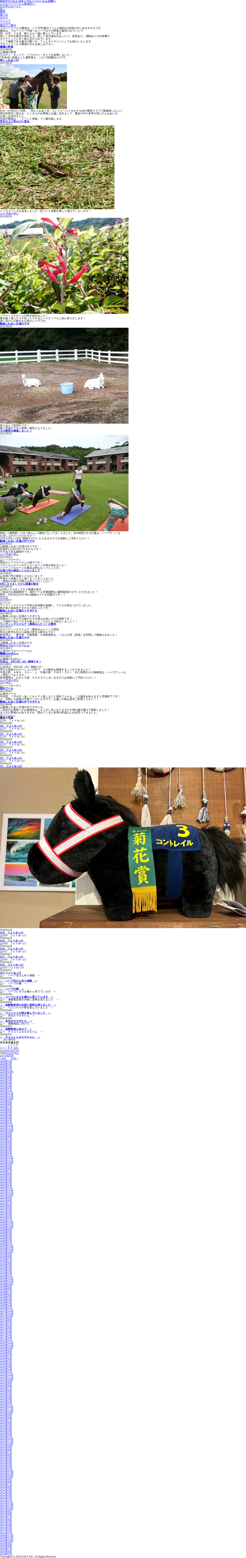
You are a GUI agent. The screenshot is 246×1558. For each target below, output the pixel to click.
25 (17, 1053)
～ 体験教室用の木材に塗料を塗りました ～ (28, 1004)
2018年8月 (6, 1288)
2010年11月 (6, 1537)
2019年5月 (6, 1264)
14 (6, 1050)
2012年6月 (6, 1487)
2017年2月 (6, 1337)
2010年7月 (6, 1548)
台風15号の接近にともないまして (20, 570)
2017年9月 (6, 1318)
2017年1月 (6, 1339)
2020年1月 (6, 1243)
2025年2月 (6, 1087)
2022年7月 (6, 1171)
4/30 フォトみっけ (11, 932)
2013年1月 (6, 1468)
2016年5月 (6, 1361)
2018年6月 (6, 1294)
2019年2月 (6, 1272)
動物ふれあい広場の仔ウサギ (17, 541)
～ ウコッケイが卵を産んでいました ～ (25, 1012)
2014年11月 (6, 1409)
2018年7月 (6, 1291)
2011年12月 (6, 1503)
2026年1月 (6, 1069)
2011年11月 (6, 1505)
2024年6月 (6, 1109)
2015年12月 (6, 1374)
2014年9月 (6, 1414)
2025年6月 (6, 1077)
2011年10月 (6, 1508)
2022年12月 (6, 1157)
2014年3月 (6, 1430)
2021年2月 (6, 1216)
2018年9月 (6, 1286)
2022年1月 (6, 1187)
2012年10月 (6, 1476)
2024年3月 (6, 1117)
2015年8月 (6, 1385)
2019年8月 (6, 1256)
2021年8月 (6, 1200)
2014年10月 (6, 1412)
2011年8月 (6, 1513)
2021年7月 (6, 1203)
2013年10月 (6, 1444)
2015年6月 (6, 1390)
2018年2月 (6, 1304)
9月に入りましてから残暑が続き (19, 583)
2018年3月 (6, 1302)
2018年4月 (6, 1299)
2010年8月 (6, 1545)
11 (17, 1047)
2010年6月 (6, 1551)
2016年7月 (6, 1355)
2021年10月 (6, 1195)
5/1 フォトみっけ (11, 766)
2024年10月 (6, 1098)
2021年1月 (6, 1219)
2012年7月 (6, 1484)
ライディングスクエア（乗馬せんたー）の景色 (28, 624)
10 (14, 1047)
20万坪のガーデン (10, 6)
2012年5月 (6, 1489)
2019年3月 (6, 1270)
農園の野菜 (6, 46)
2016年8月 (6, 1353)
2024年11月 (6, 1096)
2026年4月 (6, 1063)
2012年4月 (6, 1492)
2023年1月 (6, 1154)
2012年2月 (6, 1497)
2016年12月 (6, 1342)
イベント (5, 20)
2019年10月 (6, 1251)
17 (14, 1050)
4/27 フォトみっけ (11, 956)
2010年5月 (6, 1553)
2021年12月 (6, 1189)
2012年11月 (6, 1473)
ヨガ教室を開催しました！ (16, 430)
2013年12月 (6, 1438)
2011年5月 (6, 1521)
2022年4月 (6, 1179)
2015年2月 (6, 1401)
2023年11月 (6, 1128)
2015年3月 (6, 1398)
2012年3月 (6, 1495)
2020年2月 (6, 1240)
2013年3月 (6, 1462)
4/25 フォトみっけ (10, 972)
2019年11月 (6, 1248)
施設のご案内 (8, 25)
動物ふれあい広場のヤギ (14, 323)
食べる (4, 14)
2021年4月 (6, 1211)
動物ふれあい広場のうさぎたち (18, 610)
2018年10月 (6, 1283)
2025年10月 (6, 1071)
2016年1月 (6, 1371)
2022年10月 (6, 1162)
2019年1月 (6, 1275)
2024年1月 (6, 1122)
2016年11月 (6, 1345)
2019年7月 (6, 1259)
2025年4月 (6, 1082)
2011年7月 (6, 1516)
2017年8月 (6, 1320)
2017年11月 (6, 1312)
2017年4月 (6, 1331)
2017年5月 (6, 1329)
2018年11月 (6, 1280)
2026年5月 (6, 1061)
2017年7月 (6, 1323)
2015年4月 (6, 1395)
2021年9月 (6, 1197)
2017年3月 (6, 1334)
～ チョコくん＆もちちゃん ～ (20, 1037)
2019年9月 (6, 1254)
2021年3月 (6, 1213)
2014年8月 (6, 1417)
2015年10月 (6, 1379)
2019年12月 (6, 1245)
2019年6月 (6, 1262)
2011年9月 (6, 1511)
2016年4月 (6, 1363)
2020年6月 (6, 1229)
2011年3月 (6, 1527)
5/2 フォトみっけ (11, 758)
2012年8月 (6, 1481)
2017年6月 (6, 1326)
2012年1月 (6, 1500)
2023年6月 (6, 1141)
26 (1, 1055)
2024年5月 (6, 1112)
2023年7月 (6, 1138)
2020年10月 (6, 1227)
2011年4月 (6, 1524)
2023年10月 (6, 1130)
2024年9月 (6, 1101)
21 (6, 1053)
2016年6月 (6, 1358)
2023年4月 (6, 1146)
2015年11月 (6, 1377)
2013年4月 (6, 1460)
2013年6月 (6, 1454)
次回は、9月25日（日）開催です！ (21, 661)
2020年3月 (6, 1237)
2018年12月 (6, 1278)
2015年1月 (6, 1404)
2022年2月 (6, 1184)
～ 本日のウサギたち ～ (16, 1021)
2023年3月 (6, 1149)
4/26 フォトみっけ (11, 964)
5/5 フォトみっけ (11, 733)
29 (9, 1055)
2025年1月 (6, 1090)
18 (17, 1050)
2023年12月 (6, 1125)
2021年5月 (6, 1208)
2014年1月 (6, 1436)
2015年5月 (6, 1393)
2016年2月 (6, 1369)
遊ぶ (2, 9)
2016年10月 (6, 1347)
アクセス (5, 22)
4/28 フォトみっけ (11, 948)
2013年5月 (6, 1457)
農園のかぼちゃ (9, 653)
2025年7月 (6, 1074)
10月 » (14, 1058)
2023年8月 (6, 1136)
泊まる (4, 17)
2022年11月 (6, 1160)
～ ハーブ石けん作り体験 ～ (18, 980)
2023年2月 (6, 1152)
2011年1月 (6, 1532)
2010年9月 (6, 1543)
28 (6, 1055)
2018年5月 (6, 1296)
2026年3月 (6, 1066)
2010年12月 (6, 1535)
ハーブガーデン (9, 213)
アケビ (4, 597)
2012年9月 (6, 1478)
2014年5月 (6, 1425)
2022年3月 (6, 1181)
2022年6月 (6, 1173)
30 (12, 1055)
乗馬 (2, 12)
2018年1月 (6, 1307)
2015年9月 (6, 1382)
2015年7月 (6, 1387)
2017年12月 (6, 1310)
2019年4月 (6, 1267)
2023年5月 (6, 1144)
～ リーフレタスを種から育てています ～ (27, 996)
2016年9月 (6, 1350)
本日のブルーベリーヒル (14, 645)
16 (12, 1050)
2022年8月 (6, 1168)
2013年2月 (6, 1465)
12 (1, 1050)
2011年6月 (6, 1519)
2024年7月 (6, 1106)
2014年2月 (6, 1433)
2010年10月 (6, 1540)
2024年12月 (6, 1093)
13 (4, 1050)
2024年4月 (6, 1114)
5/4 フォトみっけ (11, 742)
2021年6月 (6, 1205)
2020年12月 (6, 1221)
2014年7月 (6, 1420)
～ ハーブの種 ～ (12, 988)
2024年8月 (6, 1104)
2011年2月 (6, 1529)
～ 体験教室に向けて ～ (16, 1029)
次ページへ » (7, 715)
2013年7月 (6, 1452)
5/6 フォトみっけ (11, 725)
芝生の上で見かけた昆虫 (14, 121)
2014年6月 (6, 1422)
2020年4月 (6, 1235)
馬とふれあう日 (9, 60)
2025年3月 (6, 1085)
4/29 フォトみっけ (11, 940)
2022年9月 (6, 1165)
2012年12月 (6, 1470)
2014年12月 (6, 1406)
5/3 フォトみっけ (11, 750)
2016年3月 (6, 1366)
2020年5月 (6, 1232)
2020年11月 (6, 1224)
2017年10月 (6, 1315)
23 (12, 1053)
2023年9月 (6, 1133)
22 (9, 1053)
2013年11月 (6, 1441)
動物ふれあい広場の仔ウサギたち (20, 701)
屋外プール (6, 688)
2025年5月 (6, 1079)
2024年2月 (6, 1120)
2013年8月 (6, 1449)
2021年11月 (6, 1192)
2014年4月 (6, 1428)
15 (9, 1050)
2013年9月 (6, 1446)
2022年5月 (6, 1176)
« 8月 (3, 1058)
